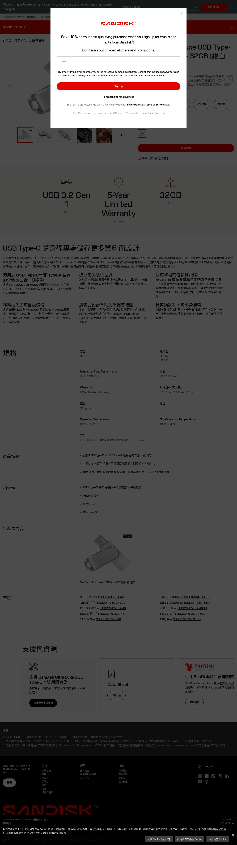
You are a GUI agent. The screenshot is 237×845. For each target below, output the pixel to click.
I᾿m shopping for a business (119, 96)
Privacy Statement (108, 75)
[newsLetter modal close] (181, 14)
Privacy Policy (133, 104)
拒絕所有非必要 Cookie (189, 839)
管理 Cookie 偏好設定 (159, 839)
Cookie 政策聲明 (14, 832)
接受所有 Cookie (217, 839)
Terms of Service (155, 104)
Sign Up (118, 86)
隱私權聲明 (220, 829)
